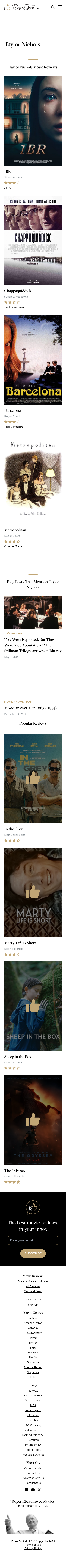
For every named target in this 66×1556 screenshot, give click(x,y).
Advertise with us (33, 1478)
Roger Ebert (33, 1449)
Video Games (33, 1430)
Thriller (33, 1377)
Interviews (33, 1415)
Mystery (33, 1352)
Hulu (33, 1347)
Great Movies (33, 1400)
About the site (33, 1468)
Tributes (33, 1420)
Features (33, 1440)
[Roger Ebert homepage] (21, 7)
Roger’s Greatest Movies (33, 1281)
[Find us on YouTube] (33, 1489)
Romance (33, 1362)
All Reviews (33, 1286)
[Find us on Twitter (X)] (39, 1489)
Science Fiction (33, 1367)
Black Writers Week (33, 1435)
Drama (33, 1337)
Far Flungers (33, 1410)
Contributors (33, 1483)
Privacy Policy (33, 1548)
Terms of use (33, 1544)
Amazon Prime (33, 1323)
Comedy (33, 1328)
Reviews (33, 1390)
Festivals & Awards (33, 1454)
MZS (33, 1405)
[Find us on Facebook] (26, 1489)
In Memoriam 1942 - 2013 (33, 1505)
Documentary (33, 1332)
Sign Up (33, 1304)
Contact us (33, 1473)
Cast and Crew (33, 1291)
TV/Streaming (33, 1444)
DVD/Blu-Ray (33, 1425)
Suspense (33, 1372)
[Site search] (53, 7)
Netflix (33, 1357)
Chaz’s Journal (33, 1395)
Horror (33, 1342)
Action (33, 1318)
